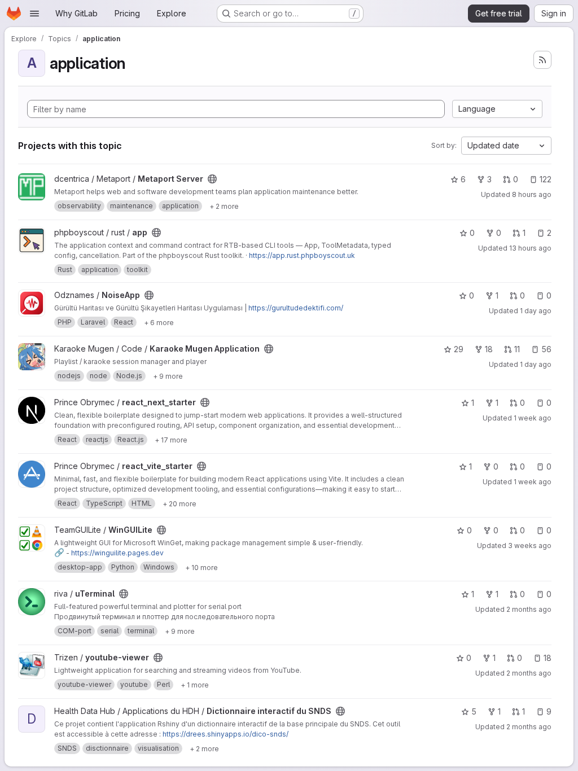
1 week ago (532, 418)
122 (545, 179)
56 (546, 349)
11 (517, 349)
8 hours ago (531, 194)
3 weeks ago (529, 545)
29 (458, 349)
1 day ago (535, 310)
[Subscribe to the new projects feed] (542, 60)
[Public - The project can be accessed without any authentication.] (212, 178)
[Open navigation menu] (34, 14)
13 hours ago (530, 248)
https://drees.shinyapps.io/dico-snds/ (225, 734)
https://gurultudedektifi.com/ (295, 308)
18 (489, 349)
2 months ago (528, 609)
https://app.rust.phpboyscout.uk (302, 255)
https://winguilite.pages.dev (117, 553)
